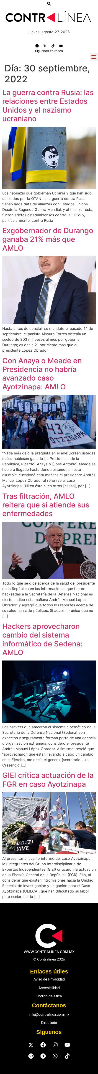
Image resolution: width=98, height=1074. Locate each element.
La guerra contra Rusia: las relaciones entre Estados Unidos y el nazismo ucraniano (48, 105)
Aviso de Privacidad (49, 979)
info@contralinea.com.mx (49, 1014)
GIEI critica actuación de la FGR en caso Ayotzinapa (48, 779)
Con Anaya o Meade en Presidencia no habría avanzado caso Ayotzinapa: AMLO (42, 373)
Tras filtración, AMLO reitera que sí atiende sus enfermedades (45, 505)
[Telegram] (43, 1056)
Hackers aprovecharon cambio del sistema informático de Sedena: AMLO (42, 639)
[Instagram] (55, 1045)
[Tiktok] (53, 46)
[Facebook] (37, 46)
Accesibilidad (49, 988)
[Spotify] (30, 1056)
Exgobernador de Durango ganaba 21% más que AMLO (47, 239)
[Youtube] (61, 46)
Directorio (49, 1023)
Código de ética (49, 996)
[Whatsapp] (55, 1056)
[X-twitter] (45, 46)
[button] (94, 57)
